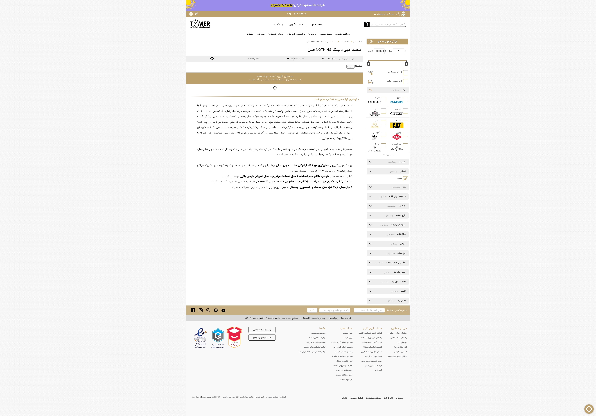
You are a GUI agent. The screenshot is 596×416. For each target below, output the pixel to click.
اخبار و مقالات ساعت (344, 375)
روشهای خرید (401, 342)
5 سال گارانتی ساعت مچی (371, 351)
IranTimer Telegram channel (196, 14)
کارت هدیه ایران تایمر (373, 365)
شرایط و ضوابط (356, 398)
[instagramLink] (201, 310)
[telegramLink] (208, 310)
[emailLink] (223, 310)
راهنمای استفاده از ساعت (342, 356)
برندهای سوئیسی (318, 333)
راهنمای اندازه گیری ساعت (342, 342)
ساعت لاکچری (296, 24)
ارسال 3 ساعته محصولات (372, 342)
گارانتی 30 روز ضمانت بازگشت (370, 333)
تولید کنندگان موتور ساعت (314, 347)
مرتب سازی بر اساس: (346, 59)
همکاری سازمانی (400, 351)
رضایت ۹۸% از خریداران (320, 171)
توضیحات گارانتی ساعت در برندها (312, 351)
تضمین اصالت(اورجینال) (372, 347)
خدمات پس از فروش (262, 337)
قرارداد (344, 398)
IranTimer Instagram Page (191, 14)
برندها (313, 34)
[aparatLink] (216, 310)
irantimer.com (206, 397)
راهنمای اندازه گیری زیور (342, 347)
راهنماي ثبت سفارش (399, 338)
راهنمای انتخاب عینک (343, 351)
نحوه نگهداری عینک (344, 361)
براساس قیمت (277, 34)
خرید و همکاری (399, 328)
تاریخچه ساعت (346, 379)
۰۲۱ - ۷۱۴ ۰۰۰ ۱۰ (297, 14)
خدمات (261, 34)
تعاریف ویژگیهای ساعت (342, 365)
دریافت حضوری (342, 34)
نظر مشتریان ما (400, 347)
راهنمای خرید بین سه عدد (371, 338)
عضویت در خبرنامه (397, 310)
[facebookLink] (193, 310)
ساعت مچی (316, 24)
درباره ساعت (347, 333)
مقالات (249, 34)
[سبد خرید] (403, 14)
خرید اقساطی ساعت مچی (371, 361)
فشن (351, 66)
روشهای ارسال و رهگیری (397, 333)
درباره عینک (347, 338)
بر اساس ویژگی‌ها (297, 34)
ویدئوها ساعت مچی (344, 370)
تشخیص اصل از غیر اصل (315, 342)
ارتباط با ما (388, 398)
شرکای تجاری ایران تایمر (397, 356)
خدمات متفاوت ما (373, 398)
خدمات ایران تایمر (372, 328)
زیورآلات (278, 24)
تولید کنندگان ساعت (317, 338)
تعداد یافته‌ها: (254, 59)
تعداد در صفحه (299, 59)
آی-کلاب (378, 370)
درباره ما (399, 398)
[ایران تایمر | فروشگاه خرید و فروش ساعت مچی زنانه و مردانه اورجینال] (200, 23)
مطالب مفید (346, 328)
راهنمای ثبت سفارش (262, 329)
